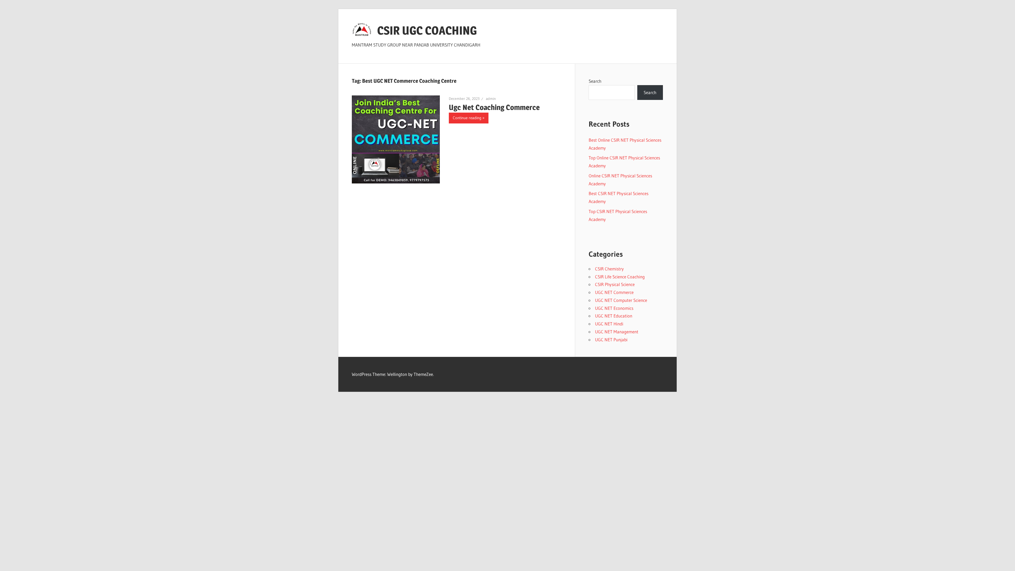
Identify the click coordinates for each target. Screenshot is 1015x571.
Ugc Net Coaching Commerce (494, 107)
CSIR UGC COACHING (427, 30)
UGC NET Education (613, 316)
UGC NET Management (616, 331)
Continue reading (467, 117)
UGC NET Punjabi (611, 339)
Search (595, 81)
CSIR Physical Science (615, 284)
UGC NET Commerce (614, 292)
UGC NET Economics (614, 308)
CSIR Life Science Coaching (620, 276)
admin (491, 98)
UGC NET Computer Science (621, 300)
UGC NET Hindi (609, 323)
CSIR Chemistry (609, 268)
